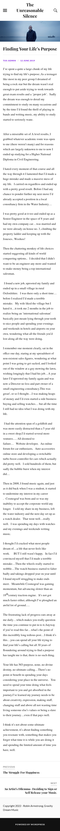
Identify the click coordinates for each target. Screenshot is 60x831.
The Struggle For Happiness (21, 772)
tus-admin (9, 60)
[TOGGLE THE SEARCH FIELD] (55, 10)
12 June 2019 (27, 60)
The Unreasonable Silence (30, 10)
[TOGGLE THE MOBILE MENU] (5, 10)
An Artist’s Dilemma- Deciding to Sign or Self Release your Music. (30, 790)
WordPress (38, 824)
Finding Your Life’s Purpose (30, 48)
